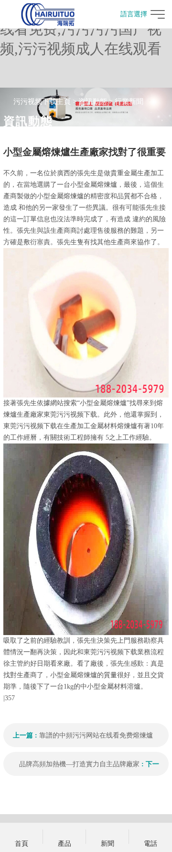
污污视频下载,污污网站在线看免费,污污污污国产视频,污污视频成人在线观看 (80, 29)
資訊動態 (92, 101)
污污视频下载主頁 (42, 101)
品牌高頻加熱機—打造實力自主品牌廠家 (79, 764)
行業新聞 (129, 101)
